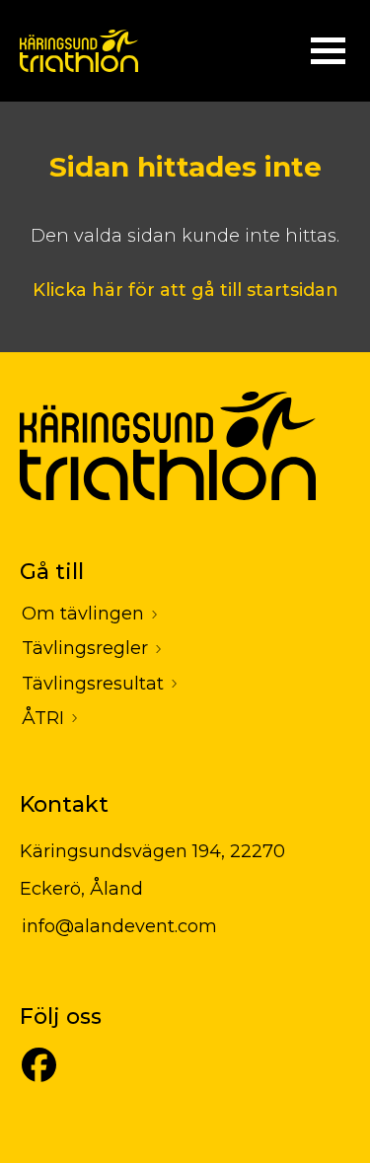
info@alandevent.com (119, 926)
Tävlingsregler (85, 648)
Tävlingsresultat (93, 683)
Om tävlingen (83, 613)
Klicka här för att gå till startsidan (185, 290)
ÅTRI (43, 718)
